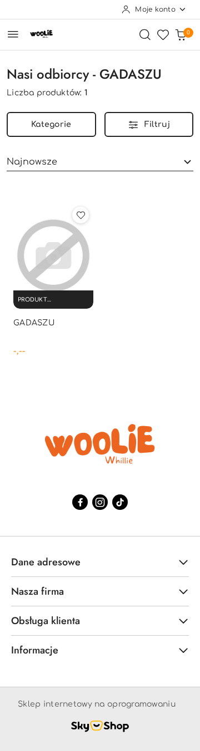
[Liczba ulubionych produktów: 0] (163, 34)
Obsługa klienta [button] (45, 621)
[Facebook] (80, 502)
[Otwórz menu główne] (13, 34)
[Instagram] (100, 502)
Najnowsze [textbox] (32, 162)
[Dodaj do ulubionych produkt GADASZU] (80, 215)
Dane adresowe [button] (46, 562)
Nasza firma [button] (37, 591)
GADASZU (33, 323)
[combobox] (100, 161)
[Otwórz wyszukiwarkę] (145, 34)
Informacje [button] (34, 650)
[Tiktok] (120, 502)
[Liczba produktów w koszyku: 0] (180, 34)
